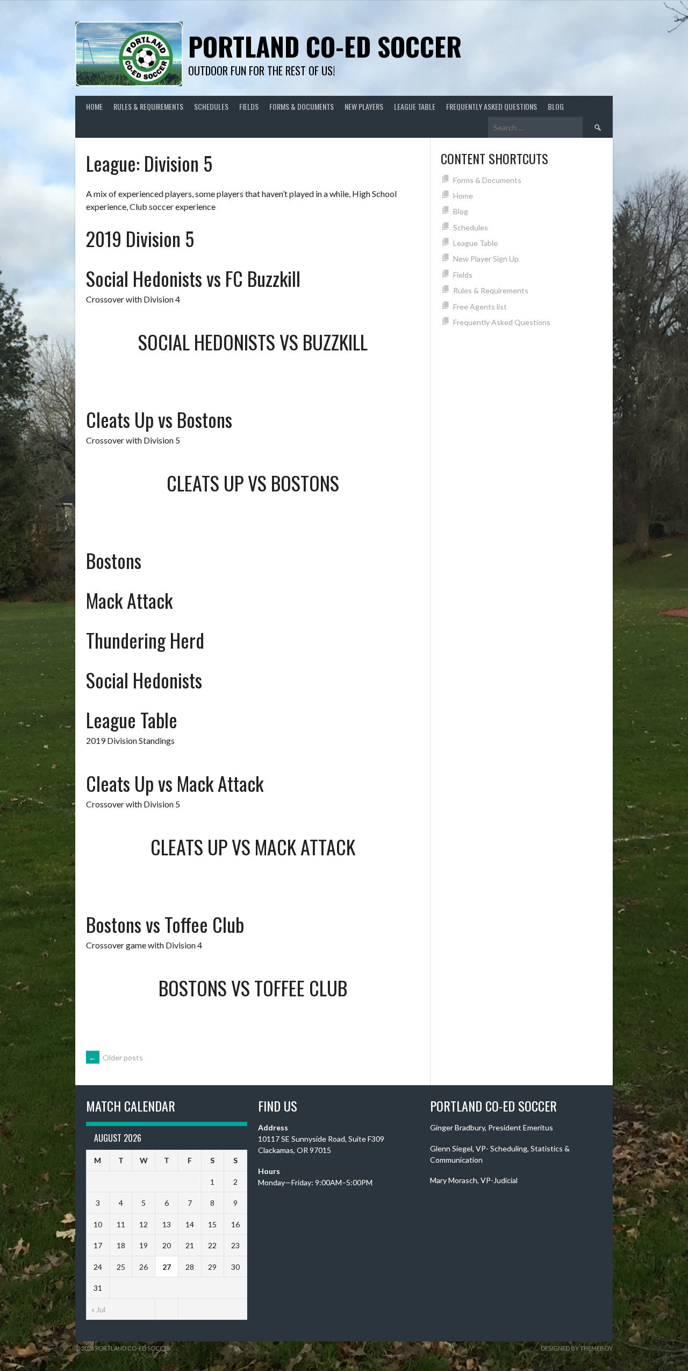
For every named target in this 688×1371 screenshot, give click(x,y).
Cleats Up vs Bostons (159, 419)
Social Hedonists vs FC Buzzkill (193, 278)
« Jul (98, 1309)
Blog (556, 106)
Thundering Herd (145, 639)
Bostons (113, 560)
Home (94, 106)
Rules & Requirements (148, 106)
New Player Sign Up (486, 258)
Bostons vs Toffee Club (165, 924)
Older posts (116, 1057)
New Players (364, 106)
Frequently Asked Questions (491, 106)
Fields (249, 106)
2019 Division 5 (140, 238)
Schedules (211, 106)
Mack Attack (129, 600)
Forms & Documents (301, 106)
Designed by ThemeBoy (577, 1348)
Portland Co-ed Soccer (325, 46)
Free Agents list (480, 306)
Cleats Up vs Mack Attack (174, 783)
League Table (414, 106)
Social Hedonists (144, 679)
